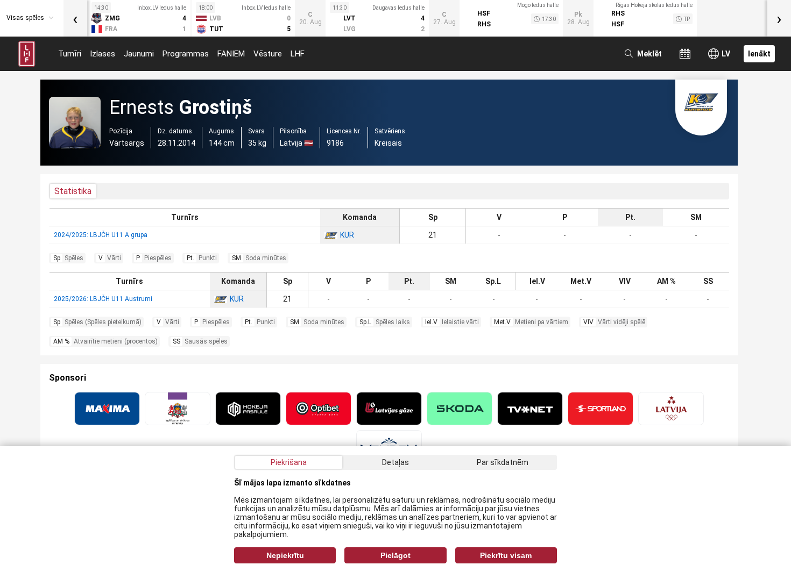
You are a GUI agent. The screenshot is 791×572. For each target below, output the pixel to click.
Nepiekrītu (285, 555)
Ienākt (759, 53)
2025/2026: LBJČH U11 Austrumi (103, 299)
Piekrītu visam (506, 555)
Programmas (186, 54)
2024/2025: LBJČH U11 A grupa (100, 235)
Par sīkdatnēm (502, 462)
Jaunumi (139, 54)
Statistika (72, 191)
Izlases (102, 54)
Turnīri (69, 54)
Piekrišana (289, 462)
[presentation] (75, 18)
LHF (298, 54)
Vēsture (267, 54)
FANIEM (231, 54)
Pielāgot (395, 555)
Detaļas (395, 462)
